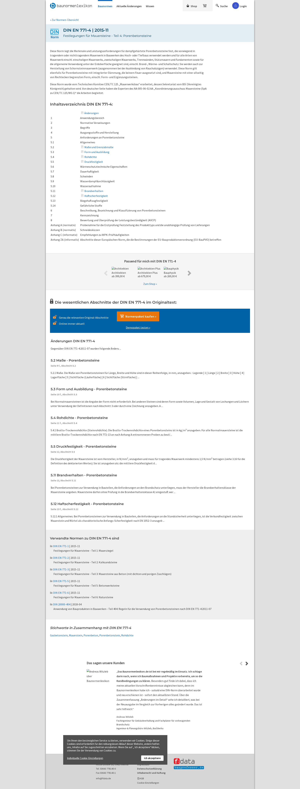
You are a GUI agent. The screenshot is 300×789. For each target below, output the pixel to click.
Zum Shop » (150, 284)
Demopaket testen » (138, 327)
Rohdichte (127, 635)
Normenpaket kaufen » (140, 316)
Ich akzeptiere (152, 758)
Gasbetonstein (59, 635)
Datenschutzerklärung (149, 768)
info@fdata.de (103, 778)
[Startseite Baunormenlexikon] (72, 5)
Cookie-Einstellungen (148, 782)
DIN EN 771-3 (61, 569)
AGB (142, 778)
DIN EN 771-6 (61, 592)
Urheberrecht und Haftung (151, 772)
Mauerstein (75, 635)
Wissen (150, 6)
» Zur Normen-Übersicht (64, 20)
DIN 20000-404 (61, 604)
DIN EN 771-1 (61, 546)
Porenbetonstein (109, 635)
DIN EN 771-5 (61, 581)
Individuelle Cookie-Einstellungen (85, 758)
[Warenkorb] (205, 5)
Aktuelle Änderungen (129, 6)
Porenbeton (91, 635)
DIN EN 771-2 (61, 557)
